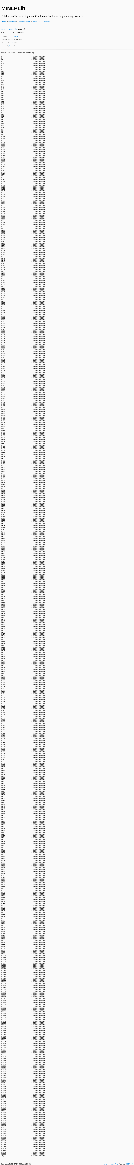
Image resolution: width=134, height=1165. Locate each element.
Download (36, 21)
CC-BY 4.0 (129, 1164)
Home (3, 21)
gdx (15, 36)
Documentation (24, 21)
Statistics (46, 21)
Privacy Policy (114, 1164)
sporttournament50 (9, 29)
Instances (12, 21)
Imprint (106, 1164)
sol (17, 36)
